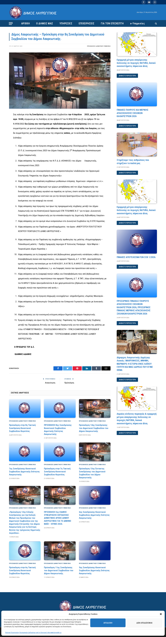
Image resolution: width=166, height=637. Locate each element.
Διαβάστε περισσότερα (127, 76)
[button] (161, 614)
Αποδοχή (107, 623)
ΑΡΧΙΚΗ (25, 23)
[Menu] (11, 23)
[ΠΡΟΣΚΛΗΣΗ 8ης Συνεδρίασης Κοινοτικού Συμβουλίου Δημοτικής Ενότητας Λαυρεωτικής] (59, 408)
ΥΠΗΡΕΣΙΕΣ (66, 23)
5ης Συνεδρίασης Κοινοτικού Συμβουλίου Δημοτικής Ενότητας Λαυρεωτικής (94, 570)
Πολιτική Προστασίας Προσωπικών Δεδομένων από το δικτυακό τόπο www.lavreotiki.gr (33, 633)
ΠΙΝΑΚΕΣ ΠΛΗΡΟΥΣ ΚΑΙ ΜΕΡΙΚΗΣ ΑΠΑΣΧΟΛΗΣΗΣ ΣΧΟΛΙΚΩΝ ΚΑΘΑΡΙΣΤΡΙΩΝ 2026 (132, 113)
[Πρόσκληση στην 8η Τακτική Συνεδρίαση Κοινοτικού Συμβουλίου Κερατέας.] (25, 408)
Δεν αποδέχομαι (144, 623)
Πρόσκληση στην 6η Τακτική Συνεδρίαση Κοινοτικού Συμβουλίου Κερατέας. (22, 570)
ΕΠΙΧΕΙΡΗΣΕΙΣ (86, 23)
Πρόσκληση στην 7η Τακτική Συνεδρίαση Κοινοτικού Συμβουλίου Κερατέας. (57, 471)
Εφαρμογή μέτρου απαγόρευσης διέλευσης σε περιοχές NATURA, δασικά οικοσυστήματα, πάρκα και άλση (136, 63)
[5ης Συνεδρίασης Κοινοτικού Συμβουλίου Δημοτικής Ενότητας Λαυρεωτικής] (94, 550)
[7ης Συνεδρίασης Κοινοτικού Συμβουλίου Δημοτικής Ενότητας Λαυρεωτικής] (25, 452)
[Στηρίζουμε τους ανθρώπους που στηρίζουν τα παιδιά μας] (137, 145)
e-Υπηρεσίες (137, 23)
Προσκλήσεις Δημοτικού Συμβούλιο (98, 46)
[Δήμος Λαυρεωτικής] (33, 12)
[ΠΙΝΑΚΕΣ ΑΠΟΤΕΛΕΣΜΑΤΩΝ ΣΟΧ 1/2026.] (137, 242)
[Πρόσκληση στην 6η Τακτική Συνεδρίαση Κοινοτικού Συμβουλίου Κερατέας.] (25, 550)
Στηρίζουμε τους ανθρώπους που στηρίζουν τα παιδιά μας (133, 161)
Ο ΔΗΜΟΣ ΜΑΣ (44, 23)
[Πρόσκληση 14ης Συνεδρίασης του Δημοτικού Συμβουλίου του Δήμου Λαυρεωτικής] (94, 408)
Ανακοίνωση (50, 383)
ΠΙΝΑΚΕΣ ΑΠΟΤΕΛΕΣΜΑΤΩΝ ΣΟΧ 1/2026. (136, 257)
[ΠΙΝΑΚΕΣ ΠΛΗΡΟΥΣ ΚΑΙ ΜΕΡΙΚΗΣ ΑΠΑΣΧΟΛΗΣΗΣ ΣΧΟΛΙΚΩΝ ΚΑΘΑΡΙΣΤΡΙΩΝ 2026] (137, 94)
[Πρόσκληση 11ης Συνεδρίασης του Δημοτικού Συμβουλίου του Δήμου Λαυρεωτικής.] (59, 550)
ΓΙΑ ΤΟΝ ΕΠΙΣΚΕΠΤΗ (112, 23)
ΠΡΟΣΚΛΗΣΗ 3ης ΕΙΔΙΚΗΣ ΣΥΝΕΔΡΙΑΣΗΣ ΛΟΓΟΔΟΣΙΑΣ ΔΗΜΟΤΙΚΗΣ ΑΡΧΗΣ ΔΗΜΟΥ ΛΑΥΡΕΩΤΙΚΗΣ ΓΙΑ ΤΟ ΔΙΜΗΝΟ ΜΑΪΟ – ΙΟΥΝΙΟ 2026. (57, 518)
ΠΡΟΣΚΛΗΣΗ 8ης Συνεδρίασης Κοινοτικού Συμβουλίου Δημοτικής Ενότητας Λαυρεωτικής (58, 429)
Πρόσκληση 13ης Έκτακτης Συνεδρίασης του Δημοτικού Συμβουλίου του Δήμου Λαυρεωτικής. (92, 473)
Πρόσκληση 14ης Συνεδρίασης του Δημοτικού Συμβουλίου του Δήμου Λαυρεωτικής (93, 428)
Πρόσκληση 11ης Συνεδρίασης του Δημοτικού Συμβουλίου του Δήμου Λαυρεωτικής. (58, 570)
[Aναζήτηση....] (155, 23)
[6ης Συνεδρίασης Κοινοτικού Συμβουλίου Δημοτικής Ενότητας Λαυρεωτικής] (94, 495)
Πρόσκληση (69, 383)
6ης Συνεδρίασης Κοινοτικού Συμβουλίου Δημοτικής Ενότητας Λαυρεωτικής (94, 515)
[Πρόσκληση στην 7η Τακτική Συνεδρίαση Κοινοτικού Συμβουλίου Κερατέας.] (59, 452)
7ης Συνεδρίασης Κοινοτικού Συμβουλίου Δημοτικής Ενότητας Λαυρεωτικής (24, 471)
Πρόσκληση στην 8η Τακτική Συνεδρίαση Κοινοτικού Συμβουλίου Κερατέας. (22, 428)
